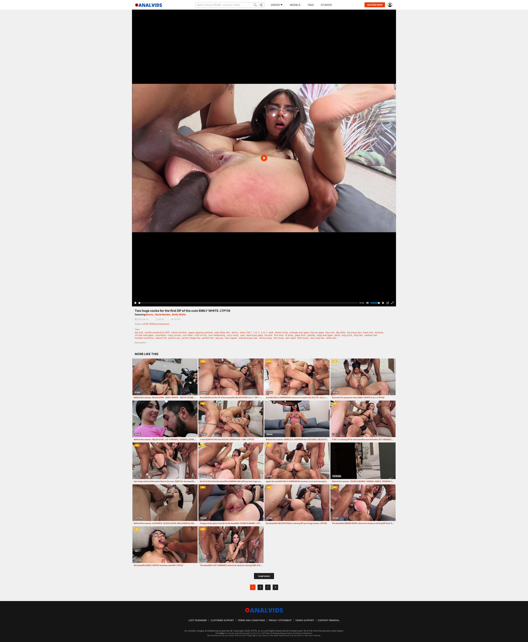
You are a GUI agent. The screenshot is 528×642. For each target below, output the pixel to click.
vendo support (304, 620)
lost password (198, 620)
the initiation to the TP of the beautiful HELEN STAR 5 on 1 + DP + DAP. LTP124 (236, 397)
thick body (302, 338)
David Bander (162, 314)
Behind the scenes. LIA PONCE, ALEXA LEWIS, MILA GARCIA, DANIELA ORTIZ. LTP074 (173, 523)
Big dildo (340, 332)
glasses (311, 335)
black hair (368, 332)
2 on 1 (264, 332)
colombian (160, 335)
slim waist (290, 338)
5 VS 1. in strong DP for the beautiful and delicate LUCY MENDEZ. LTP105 (365, 439)
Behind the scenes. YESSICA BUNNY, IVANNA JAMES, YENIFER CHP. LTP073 (367, 481)
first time (278, 335)
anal (271, 332)
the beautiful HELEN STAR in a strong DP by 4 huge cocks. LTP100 (296, 523)
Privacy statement (280, 620)
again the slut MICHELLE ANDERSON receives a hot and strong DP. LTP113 (300, 481)
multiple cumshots (144, 338)
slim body (278, 338)
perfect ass (174, 338)
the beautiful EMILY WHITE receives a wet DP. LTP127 (158, 565)
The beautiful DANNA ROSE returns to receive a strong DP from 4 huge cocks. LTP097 (371, 523)
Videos (275, 4)
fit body (289, 335)
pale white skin (222, 332)
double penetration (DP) (157, 332)
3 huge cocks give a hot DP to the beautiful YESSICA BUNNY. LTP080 (232, 523)
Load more (264, 576)
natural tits (161, 338)
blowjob (379, 332)
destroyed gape (254, 335)
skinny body (265, 338)
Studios (326, 4)
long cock (347, 335)
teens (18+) (246, 332)
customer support (222, 620)
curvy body (232, 335)
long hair (358, 335)
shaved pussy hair (248, 338)
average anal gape (299, 332)
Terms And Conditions (251, 620)
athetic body (281, 332)
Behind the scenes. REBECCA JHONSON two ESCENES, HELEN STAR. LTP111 (301, 439)
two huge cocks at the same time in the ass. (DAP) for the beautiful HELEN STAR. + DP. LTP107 (177, 481)
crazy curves (174, 335)
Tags (310, 4)
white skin (331, 338)
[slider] (248, 303)
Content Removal (328, 620)
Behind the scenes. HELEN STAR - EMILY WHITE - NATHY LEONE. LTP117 (167, 397)
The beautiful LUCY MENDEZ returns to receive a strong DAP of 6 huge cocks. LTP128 (239, 565)
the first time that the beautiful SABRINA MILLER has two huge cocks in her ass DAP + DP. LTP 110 (245, 481)
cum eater (187, 335)
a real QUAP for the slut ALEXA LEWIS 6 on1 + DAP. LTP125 (227, 439)
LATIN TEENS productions (155, 324)
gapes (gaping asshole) (200, 332)
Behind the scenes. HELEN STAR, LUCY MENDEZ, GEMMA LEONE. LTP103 (168, 439)
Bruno (149, 314)
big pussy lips (354, 332)
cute (242, 335)
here (222, 633)
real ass (219, 338)
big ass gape (317, 332)
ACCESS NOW (374, 4)
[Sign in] (390, 5)
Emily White (179, 314)
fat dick (268, 335)
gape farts (300, 335)
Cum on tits (201, 335)
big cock (330, 332)
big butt (139, 332)
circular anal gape (144, 335)
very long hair (317, 338)
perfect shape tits (191, 338)
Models (295, 4)
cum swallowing (216, 335)
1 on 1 (256, 332)
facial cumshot (179, 332)
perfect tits (208, 338)
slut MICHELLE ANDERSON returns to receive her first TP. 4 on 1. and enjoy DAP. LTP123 (306, 397)
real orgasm (231, 338)
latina (337, 335)
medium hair (370, 335)
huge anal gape (325, 335)
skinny (235, 332)
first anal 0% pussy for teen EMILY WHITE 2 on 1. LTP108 (358, 397)
